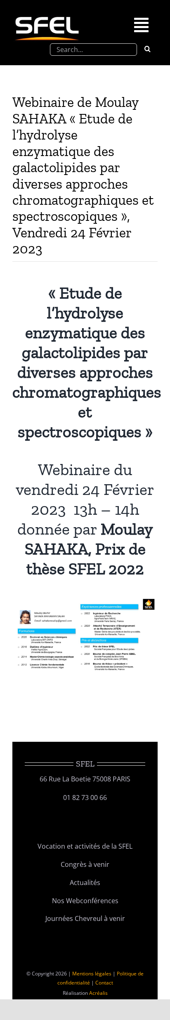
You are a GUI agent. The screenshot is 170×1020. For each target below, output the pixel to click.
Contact (104, 982)
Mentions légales (91, 973)
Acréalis (98, 992)
